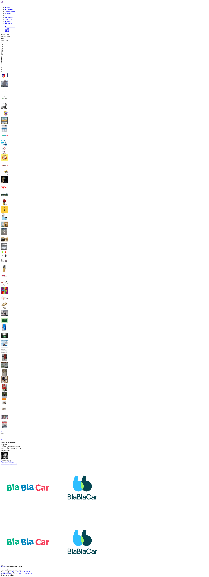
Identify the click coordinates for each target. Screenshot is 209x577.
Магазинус (9, 17)
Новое (7, 7)
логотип (4, 566)
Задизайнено (10, 11)
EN (2, 2)
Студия (8, 13)
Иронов (8, 21)
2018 (7, 29)
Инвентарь (9, 9)
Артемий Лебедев (7, 462)
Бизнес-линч (10, 27)
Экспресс (8, 19)
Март (7, 31)
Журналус (9, 23)
